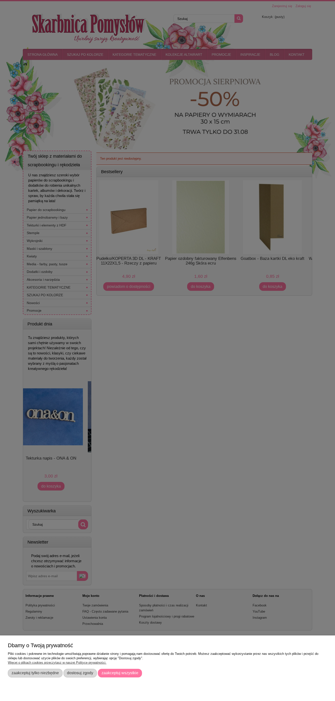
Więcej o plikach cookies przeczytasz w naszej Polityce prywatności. (57, 662)
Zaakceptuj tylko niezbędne (35, 673)
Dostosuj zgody (80, 673)
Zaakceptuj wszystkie (120, 673)
